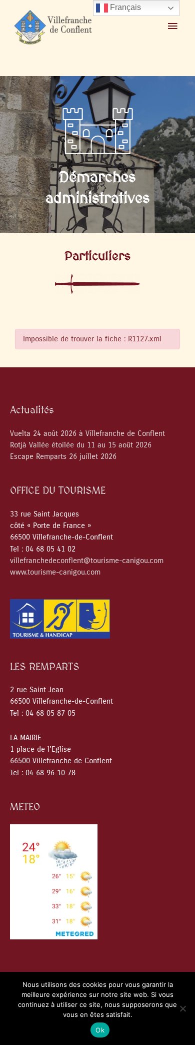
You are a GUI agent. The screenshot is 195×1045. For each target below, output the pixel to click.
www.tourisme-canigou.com (55, 572)
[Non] (183, 1008)
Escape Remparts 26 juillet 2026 (63, 456)
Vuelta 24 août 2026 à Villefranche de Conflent (87, 433)
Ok (100, 1030)
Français (124, 7)
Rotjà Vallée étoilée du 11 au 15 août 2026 (81, 445)
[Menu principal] (172, 27)
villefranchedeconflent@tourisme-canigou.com (87, 561)
